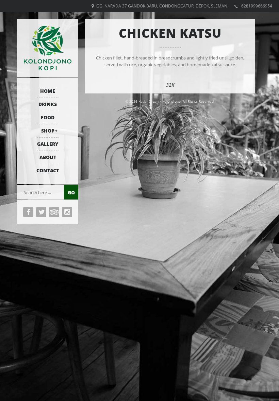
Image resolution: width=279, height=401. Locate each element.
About (47, 157)
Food (47, 117)
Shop (47, 130)
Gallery (47, 144)
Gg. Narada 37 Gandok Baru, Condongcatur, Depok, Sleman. (162, 6)
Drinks (47, 104)
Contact (47, 170)
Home (47, 91)
